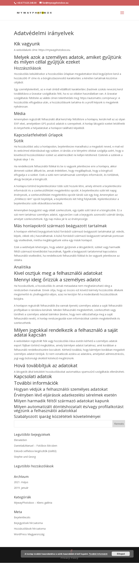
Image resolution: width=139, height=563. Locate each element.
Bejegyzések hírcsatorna (28, 523)
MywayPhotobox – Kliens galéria (33, 502)
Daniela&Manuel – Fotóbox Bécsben (35, 445)
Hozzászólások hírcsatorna (30, 528)
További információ (98, 553)
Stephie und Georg (25, 456)
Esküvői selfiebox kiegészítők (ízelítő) (35, 451)
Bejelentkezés (22, 517)
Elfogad (121, 553)
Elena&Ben (20, 440)
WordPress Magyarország (29, 534)
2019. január (21, 487)
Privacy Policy (69, 558)
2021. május (21, 482)
